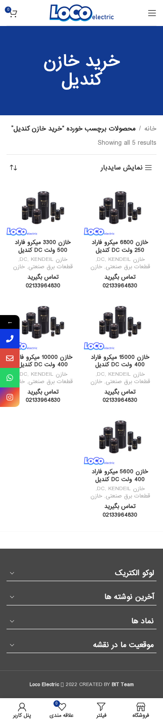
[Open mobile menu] (152, 13)
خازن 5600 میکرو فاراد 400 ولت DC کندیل (120, 475)
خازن (96, 267)
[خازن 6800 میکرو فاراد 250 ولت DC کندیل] (120, 209)
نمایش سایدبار (122, 168)
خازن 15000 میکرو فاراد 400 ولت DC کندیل (120, 361)
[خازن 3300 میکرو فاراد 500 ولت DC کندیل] (43, 209)
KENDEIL (119, 259)
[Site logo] (82, 12)
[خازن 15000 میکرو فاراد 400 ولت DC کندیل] (120, 324)
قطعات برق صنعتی (128, 267)
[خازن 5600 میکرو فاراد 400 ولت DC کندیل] (120, 438)
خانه (150, 128)
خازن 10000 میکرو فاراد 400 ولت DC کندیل (43, 361)
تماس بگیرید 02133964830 (120, 281)
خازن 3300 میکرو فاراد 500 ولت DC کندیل (43, 246)
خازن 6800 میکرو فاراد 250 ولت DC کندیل (120, 246)
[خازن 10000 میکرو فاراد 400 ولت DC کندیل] (43, 324)
